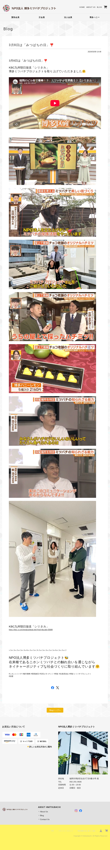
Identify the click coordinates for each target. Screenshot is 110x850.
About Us (90, 7)
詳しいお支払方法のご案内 (40, 747)
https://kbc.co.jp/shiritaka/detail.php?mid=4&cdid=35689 (31, 630)
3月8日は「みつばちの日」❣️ (31, 45)
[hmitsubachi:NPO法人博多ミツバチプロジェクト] (83, 753)
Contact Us (45, 819)
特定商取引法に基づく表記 (86, 831)
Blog (99, 7)
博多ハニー (95, 17)
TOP (52, 831)
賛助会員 (15, 17)
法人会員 (68, 17)
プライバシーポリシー (65, 831)
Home (82, 7)
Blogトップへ (55, 710)
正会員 (42, 17)
